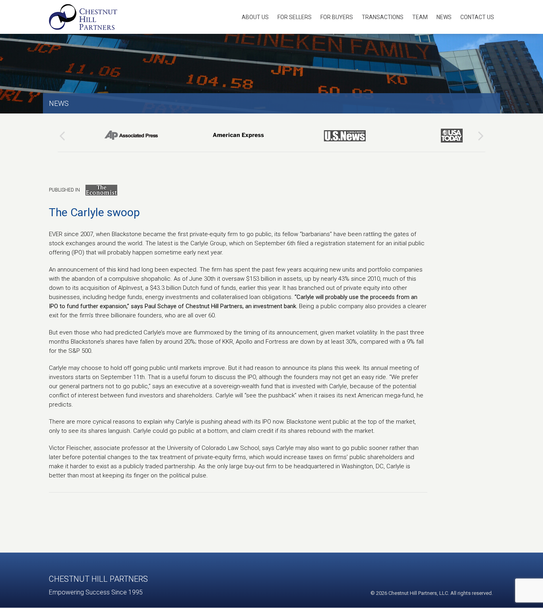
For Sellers (294, 17)
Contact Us (477, 17)
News (444, 17)
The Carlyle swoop (94, 212)
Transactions (382, 17)
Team (420, 17)
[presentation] (62, 136)
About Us (255, 17)
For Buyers (336, 17)
